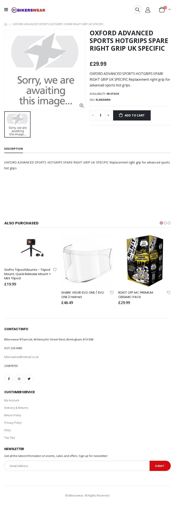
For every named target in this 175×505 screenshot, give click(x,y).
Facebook (9, 378)
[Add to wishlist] (55, 269)
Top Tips (9, 437)
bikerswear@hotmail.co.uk (21, 357)
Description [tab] (13, 149)
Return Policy (12, 415)
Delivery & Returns (16, 408)
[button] (161, 222)
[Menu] (6, 9)
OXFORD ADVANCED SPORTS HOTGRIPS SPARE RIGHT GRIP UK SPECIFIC (129, 41)
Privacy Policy (13, 423)
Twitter (29, 378)
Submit (159, 466)
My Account (11, 400)
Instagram (19, 378)
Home (5, 24)
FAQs (7, 430)
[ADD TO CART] (50, 241)
